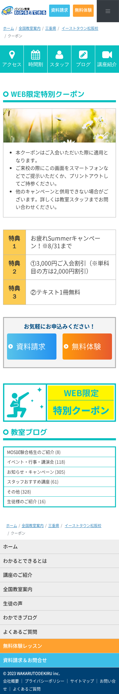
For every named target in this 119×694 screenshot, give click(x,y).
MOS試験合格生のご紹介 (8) (34, 452)
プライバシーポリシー (44, 681)
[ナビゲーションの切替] (108, 11)
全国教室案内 (30, 28)
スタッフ (59, 64)
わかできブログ (20, 617)
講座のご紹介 (17, 574)
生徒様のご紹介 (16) (26, 501)
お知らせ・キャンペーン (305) (36, 472)
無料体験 (83, 10)
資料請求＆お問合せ (25, 660)
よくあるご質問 (20, 631)
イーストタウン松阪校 (80, 28)
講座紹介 (107, 64)
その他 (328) (19, 491)
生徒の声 (13, 603)
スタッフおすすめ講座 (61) (33, 481)
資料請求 (59, 10)
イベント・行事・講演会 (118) (36, 462)
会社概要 (11, 681)
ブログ (83, 64)
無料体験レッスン (22, 645)
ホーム (8, 28)
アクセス (12, 64)
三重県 (50, 28)
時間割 (35, 64)
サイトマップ (82, 681)
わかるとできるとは (25, 560)
